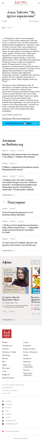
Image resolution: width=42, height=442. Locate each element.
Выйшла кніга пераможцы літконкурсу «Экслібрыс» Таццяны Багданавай (20, 155)
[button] (38, 262)
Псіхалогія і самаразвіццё (28, 366)
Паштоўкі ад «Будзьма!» (27, 374)
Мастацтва (6, 368)
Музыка (5, 358)
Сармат (26, 342)
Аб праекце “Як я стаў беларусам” (16, 118)
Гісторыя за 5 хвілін (9, 352)
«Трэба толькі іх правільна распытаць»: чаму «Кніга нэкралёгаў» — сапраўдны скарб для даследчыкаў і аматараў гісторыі (20, 229)
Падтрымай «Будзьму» (12, 431)
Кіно (3, 361)
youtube (7, 417)
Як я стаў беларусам (34, 21)
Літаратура (21, 150)
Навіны (5, 342)
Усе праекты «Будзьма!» (10, 390)
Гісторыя (5, 349)
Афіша (4, 365)
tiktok (7, 411)
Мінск (33, 313)
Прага (4, 311)
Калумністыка (7, 345)
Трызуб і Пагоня (8, 378)
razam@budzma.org (11, 424)
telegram (8, 407)
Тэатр (4, 371)
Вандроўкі (6, 374)
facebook (8, 401)
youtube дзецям (10, 420)
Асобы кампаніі (7, 387)
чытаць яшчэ (7, 195)
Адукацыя (27, 361)
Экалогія (26, 370)
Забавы (25, 355)
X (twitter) (8, 414)
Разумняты (27, 345)
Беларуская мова (29, 349)
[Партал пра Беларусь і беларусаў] (21, 3)
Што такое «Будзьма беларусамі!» (13, 385)
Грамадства (13, 150)
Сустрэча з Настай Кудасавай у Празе (10, 298)
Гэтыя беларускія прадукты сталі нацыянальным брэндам (17, 213)
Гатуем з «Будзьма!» (30, 352)
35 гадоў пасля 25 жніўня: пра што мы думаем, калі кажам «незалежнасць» (19, 243)
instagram (8, 404)
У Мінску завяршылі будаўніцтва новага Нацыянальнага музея (20, 168)
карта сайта (6, 393)
